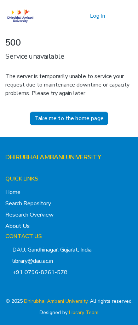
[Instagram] (19, 171)
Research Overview (29, 215)
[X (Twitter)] (8, 171)
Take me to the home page (69, 118)
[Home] (20, 16)
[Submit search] (73, 16)
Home (13, 192)
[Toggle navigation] (123, 16)
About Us (17, 226)
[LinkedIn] (31, 171)
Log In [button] (98, 16)
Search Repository (28, 203)
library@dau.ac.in (32, 261)
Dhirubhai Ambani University (55, 301)
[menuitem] (83, 16)
